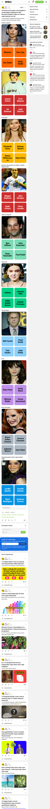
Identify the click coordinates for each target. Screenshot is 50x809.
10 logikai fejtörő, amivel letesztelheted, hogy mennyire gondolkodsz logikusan (11, 803)
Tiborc (6, 8)
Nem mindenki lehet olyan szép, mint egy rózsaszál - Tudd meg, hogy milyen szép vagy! (14, 769)
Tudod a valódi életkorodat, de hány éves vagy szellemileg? (13, 594)
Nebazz (6, 591)
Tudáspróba (7, 512)
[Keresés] (29, 2)
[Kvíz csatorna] (3, 7)
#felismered (14, 514)
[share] (15, 520)
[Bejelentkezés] (46, 2)
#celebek (4, 514)
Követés (21, 7)
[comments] (6, 520)
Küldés (23, 532)
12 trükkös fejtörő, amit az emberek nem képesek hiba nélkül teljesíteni (13, 563)
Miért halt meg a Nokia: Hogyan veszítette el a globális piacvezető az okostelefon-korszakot (39, 45)
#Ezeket (8, 514)
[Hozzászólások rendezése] (25, 525)
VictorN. (6, 559)
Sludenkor (7, 624)
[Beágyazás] (12, 520)
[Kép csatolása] (3, 532)
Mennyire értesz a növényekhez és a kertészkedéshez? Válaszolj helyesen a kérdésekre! (14, 629)
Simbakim (7, 694)
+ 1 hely (8, 558)
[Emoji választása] (6, 532)
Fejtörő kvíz (13, 512)
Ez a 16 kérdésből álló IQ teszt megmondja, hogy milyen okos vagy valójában (13, 664)
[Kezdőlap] (8, 2)
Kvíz (6, 6)
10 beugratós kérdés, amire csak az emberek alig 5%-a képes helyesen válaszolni (13, 698)
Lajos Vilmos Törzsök (37, 44)
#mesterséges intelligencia (8, 517)
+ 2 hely (8, 6)
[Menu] (25, 7)
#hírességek (21, 514)
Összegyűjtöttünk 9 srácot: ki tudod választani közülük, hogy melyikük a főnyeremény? (13, 734)
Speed (34, 52)
